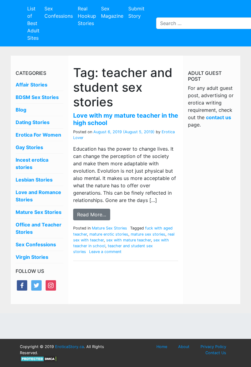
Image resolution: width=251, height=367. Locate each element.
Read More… (91, 214)
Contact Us (215, 352)
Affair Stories (31, 85)
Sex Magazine (112, 12)
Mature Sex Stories (39, 212)
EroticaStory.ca (69, 346)
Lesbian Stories (34, 180)
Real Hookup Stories (87, 16)
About (183, 346)
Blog (21, 110)
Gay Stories (29, 147)
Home (161, 346)
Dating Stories (33, 122)
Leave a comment (105, 251)
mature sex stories (148, 234)
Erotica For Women (38, 135)
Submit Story (136, 12)
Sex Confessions (58, 12)
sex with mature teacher (128, 240)
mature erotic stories (108, 234)
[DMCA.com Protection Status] (39, 358)
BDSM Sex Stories (37, 97)
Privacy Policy (213, 346)
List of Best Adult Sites (33, 23)
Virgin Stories (32, 257)
